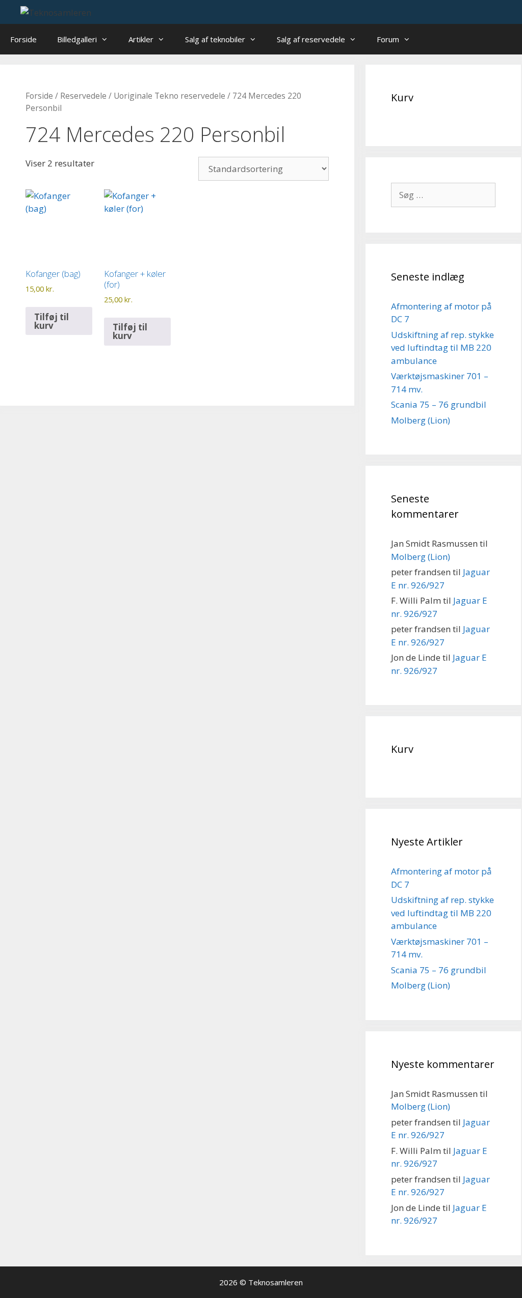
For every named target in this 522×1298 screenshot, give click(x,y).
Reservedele (83, 95)
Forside (23, 39)
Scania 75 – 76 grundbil (438, 404)
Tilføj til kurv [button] (51, 321)
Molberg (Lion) (420, 420)
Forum (388, 39)
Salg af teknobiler (215, 39)
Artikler (140, 39)
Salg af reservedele (311, 39)
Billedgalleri (77, 39)
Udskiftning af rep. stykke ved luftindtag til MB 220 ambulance (442, 347)
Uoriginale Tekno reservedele (169, 95)
